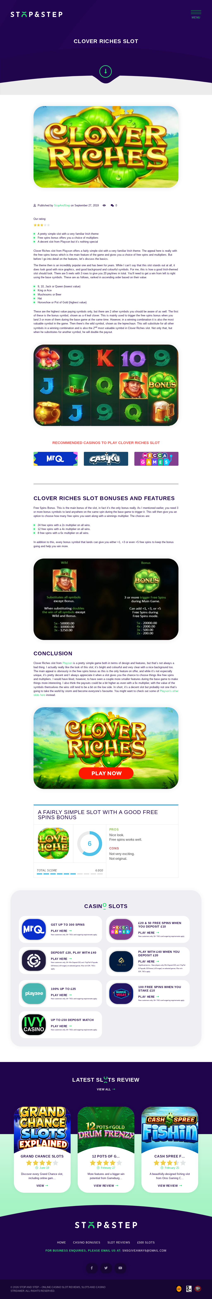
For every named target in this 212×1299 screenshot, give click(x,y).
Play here (59, 931)
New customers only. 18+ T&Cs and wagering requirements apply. (74, 935)
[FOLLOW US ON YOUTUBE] (120, 1268)
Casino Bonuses (86, 1242)
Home (61, 1242)
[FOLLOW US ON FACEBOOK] (92, 1268)
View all (104, 1089)
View (40, 1185)
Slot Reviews (118, 1242)
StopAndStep (62, 205)
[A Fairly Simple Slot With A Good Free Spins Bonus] (53, 843)
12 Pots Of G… (106, 1156)
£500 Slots (146, 1242)
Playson (67, 663)
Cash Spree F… (169, 1156)
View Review (104, 1185)
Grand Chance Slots (42, 1156)
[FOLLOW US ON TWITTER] (106, 1268)
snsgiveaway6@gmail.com (144, 1250)
